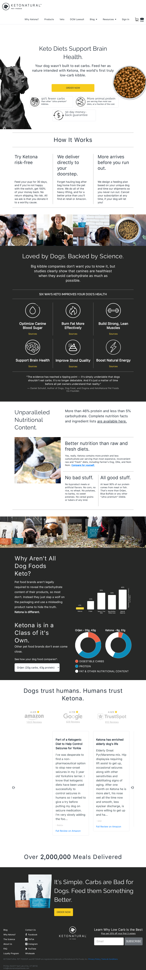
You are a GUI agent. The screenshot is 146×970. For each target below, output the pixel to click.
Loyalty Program (11, 953)
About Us (7, 944)
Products (49, 19)
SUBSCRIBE (133, 941)
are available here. (112, 421)
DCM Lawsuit (77, 19)
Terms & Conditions (109, 959)
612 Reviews (112, 722)
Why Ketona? (32, 19)
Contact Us (30, 930)
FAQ (5, 948)
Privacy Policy (94, 959)
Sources (32, 333)
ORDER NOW (73, 88)
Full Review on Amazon (29, 826)
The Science (9, 939)
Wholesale (30, 953)
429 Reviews (73, 721)
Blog (5, 930)
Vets (62, 19)
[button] (13, 787)
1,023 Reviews (34, 722)
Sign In (125, 19)
